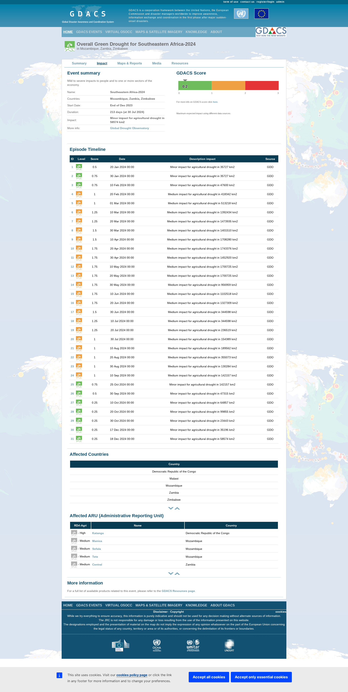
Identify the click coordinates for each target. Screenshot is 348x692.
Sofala (96, 548)
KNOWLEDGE (196, 32)
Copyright (177, 611)
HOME (68, 32)
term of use (231, 1)
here (215, 102)
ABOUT (216, 32)
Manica (97, 541)
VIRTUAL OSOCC (118, 32)
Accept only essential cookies (261, 677)
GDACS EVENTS (89, 32)
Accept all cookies (209, 677)
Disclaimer (160, 611)
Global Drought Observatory (129, 128)
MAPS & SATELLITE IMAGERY (159, 32)
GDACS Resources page (178, 591)
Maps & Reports (129, 63)
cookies (281, 611)
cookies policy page (131, 675)
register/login (265, 1)
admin (280, 1)
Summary (79, 63)
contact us (247, 1)
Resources (180, 63)
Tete (95, 556)
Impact (102, 63)
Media (156, 63)
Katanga (98, 533)
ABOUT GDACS (222, 605)
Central (97, 564)
